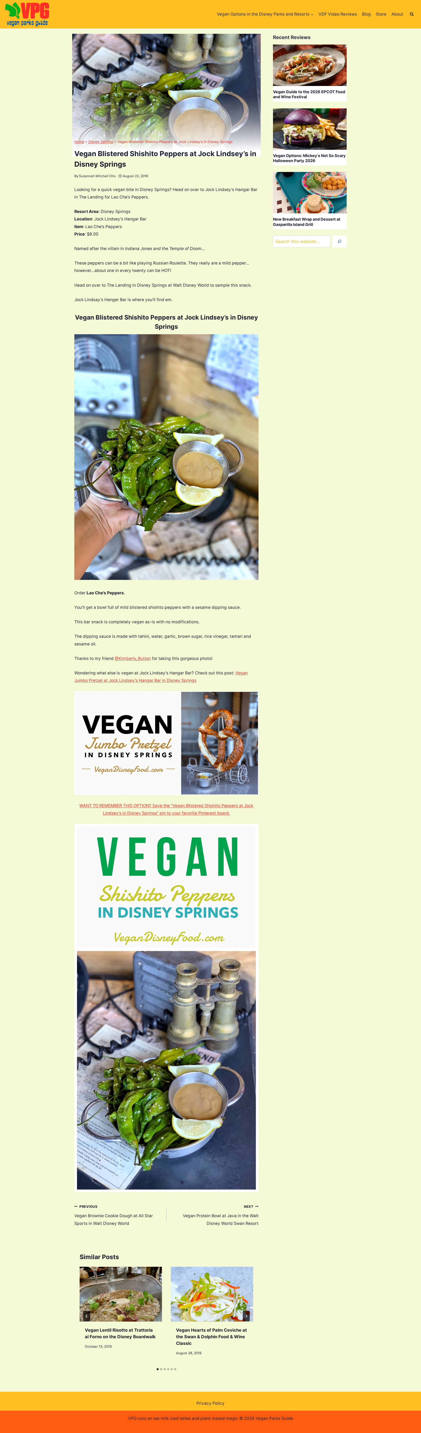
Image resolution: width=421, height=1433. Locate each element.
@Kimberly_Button (133, 658)
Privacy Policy (210, 1403)
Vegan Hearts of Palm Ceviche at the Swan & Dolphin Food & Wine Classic (211, 1337)
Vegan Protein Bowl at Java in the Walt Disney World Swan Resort (221, 1215)
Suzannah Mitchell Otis (97, 176)
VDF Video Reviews (338, 14)
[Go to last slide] (86, 1316)
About (397, 14)
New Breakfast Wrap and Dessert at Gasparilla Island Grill (306, 222)
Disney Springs (100, 141)
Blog (366, 14)
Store (381, 14)
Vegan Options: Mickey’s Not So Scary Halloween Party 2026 (309, 158)
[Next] (246, 1316)
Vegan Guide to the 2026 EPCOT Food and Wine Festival (309, 94)
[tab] (158, 1369)
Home (79, 141)
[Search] (339, 241)
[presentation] (121, 1294)
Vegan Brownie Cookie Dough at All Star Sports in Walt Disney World (113, 1215)
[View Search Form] (412, 14)
